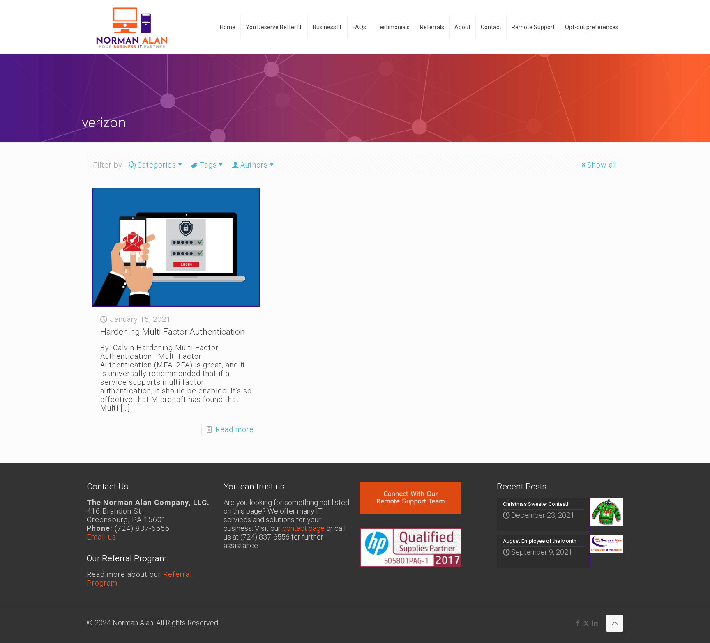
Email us (101, 537)
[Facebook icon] (577, 623)
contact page (303, 528)
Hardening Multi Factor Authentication (172, 332)
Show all (602, 165)
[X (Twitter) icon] (586, 623)
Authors (254, 165)
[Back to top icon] (614, 623)
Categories (156, 165)
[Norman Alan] (131, 27)
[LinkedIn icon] (595, 623)
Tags (208, 165)
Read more (234, 429)
